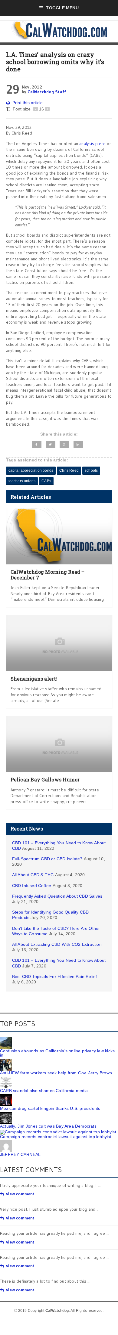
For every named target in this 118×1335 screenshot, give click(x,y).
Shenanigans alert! (34, 678)
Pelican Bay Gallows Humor (45, 779)
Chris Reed (69, 470)
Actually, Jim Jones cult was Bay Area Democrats (48, 1126)
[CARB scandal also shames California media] (6, 1078)
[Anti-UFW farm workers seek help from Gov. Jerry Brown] (6, 1060)
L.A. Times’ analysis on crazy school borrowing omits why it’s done (55, 62)
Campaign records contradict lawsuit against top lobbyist (55, 1136)
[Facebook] (37, 444)
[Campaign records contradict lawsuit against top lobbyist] (58, 1131)
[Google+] (64, 444)
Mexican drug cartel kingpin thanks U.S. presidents (50, 1108)
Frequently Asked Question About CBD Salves (57, 896)
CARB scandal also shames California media (44, 1090)
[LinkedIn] (78, 444)
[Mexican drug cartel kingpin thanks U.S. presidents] (6, 1096)
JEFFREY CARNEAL (20, 1154)
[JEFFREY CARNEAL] (6, 1142)
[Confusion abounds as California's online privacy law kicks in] (6, 1038)
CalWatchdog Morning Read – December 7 (48, 575)
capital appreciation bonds (31, 470)
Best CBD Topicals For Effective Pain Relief (54, 976)
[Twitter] (50, 444)
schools (91, 470)
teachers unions (22, 481)
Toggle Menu (62, 7)
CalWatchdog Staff (47, 92)
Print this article (27, 102)
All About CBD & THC (33, 874)
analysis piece (92, 143)
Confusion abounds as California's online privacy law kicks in (57, 1052)
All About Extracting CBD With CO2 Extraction (57, 944)
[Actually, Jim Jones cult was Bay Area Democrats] (6, 1114)
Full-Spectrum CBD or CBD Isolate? (47, 858)
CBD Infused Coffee (31, 885)
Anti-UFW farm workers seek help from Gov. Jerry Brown (56, 1072)
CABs (46, 481)
